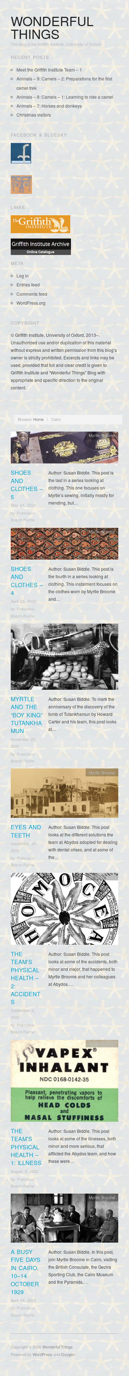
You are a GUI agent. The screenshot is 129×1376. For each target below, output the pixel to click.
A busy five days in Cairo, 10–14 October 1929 (25, 1272)
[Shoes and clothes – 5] (64, 449)
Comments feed (31, 294)
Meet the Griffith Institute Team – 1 (49, 70)
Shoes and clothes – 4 (27, 581)
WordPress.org (31, 303)
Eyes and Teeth (26, 831)
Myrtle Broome (102, 435)
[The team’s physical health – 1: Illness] (64, 1083)
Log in (22, 275)
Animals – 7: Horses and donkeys (49, 106)
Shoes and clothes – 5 (27, 484)
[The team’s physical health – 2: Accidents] (64, 911)
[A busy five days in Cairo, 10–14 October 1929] (64, 1220)
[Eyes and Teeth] (64, 795)
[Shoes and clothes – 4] (64, 545)
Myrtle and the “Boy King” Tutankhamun (26, 715)
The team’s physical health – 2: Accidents (25, 978)
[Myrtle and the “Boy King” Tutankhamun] (64, 658)
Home (38, 419)
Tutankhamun (103, 627)
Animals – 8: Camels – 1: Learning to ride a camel (64, 97)
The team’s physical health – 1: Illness (26, 1147)
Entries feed (28, 284)
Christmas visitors (33, 115)
